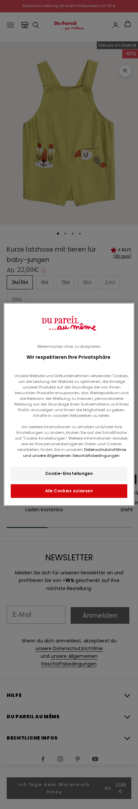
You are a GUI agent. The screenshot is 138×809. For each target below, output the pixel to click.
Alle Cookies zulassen (69, 490)
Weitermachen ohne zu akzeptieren (69, 346)
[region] (68, 404)
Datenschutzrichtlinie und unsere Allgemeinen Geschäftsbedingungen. (74, 452)
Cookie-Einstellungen (69, 473)
